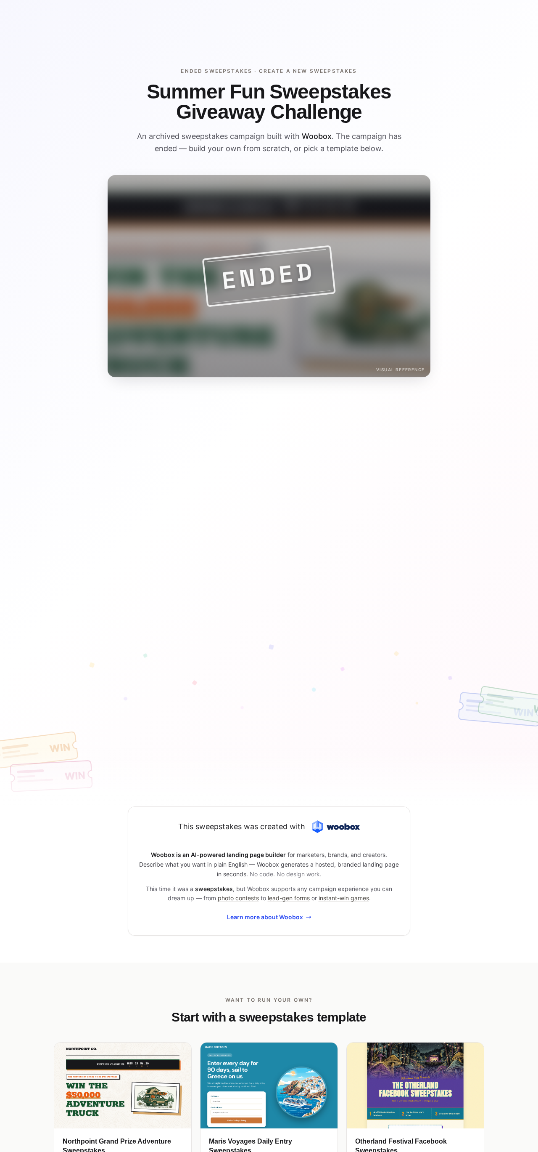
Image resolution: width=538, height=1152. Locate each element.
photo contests (238, 898)
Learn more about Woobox (265, 917)
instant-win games (344, 898)
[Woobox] (336, 826)
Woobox (317, 136)
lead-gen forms (289, 898)
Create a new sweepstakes (308, 71)
